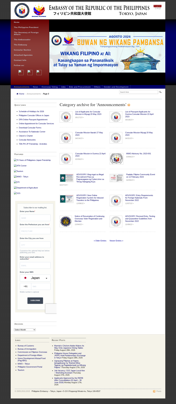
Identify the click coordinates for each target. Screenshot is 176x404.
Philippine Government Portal (30, 367)
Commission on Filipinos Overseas (32, 352)
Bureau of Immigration (27, 349)
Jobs (63, 87)
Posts (158, 391)
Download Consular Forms (30, 128)
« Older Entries (100, 241)
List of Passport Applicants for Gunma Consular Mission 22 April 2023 (139, 114)
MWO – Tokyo (24, 364)
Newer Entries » (116, 241)
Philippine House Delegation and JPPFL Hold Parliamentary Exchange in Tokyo (70, 355)
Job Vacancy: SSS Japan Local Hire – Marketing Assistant (69, 371)
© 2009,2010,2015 (22, 391)
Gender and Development (116, 87)
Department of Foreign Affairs (30, 355)
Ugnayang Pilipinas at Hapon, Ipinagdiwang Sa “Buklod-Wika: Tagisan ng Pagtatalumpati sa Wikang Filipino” (70, 364)
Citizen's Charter (26, 136)
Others (97, 87)
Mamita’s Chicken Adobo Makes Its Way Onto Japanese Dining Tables (69, 347)
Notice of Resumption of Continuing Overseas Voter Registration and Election (89, 218)
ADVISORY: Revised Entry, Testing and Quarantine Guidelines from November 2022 (140, 218)
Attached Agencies (23, 55)
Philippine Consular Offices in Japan (34, 115)
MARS (42, 393)
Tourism (21, 370)
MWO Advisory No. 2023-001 (138, 153)
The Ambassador (22, 40)
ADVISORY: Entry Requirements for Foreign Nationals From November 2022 (139, 197)
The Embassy (20, 45)
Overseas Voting (50, 87)
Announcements (22, 87)
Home (16, 22)
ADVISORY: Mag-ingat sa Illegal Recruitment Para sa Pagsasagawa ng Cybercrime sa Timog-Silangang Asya (90, 178)
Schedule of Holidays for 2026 (31, 111)
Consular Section (22, 50)
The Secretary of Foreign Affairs (26, 33)
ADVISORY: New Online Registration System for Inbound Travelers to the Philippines (89, 197)
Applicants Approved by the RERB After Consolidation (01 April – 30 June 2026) (68, 380)
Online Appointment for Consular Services (36, 123)
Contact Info (20, 60)
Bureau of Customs (26, 346)
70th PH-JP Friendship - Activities (33, 144)
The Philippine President (26, 27)
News (35, 87)
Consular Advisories (27, 140)
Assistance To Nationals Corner (32, 132)
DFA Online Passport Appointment (33, 119)
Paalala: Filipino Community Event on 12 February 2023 (140, 175)
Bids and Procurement (80, 87)
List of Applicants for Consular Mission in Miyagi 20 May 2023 (88, 113)
